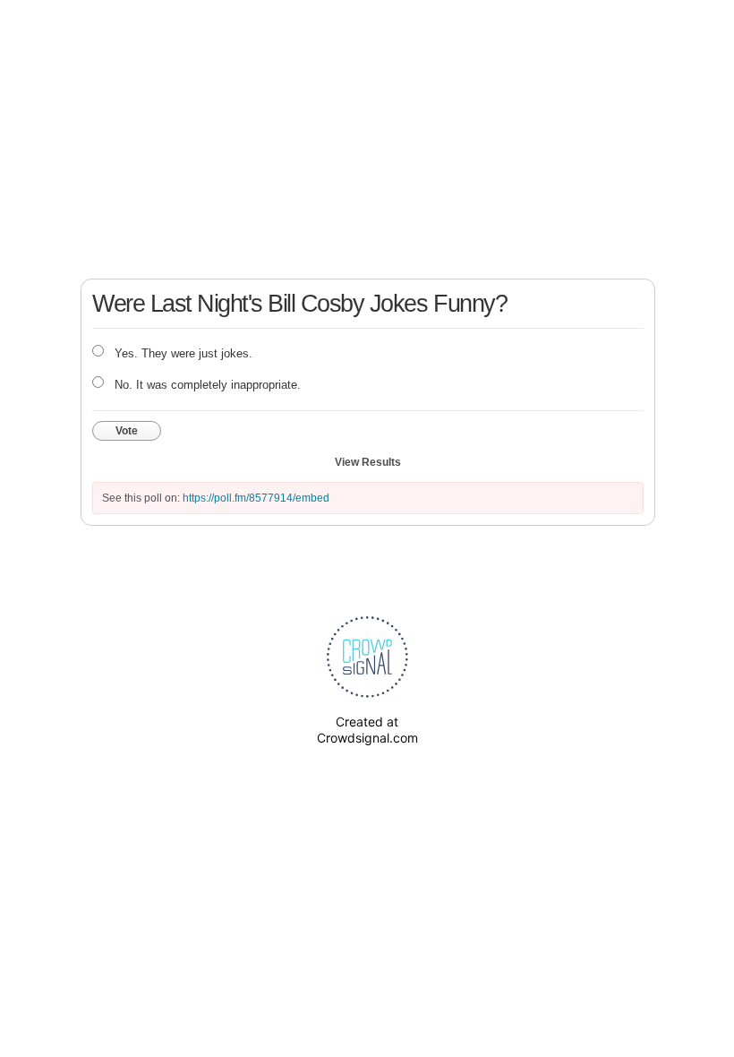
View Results (368, 462)
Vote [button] (126, 431)
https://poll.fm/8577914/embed (256, 498)
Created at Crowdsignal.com (367, 729)
